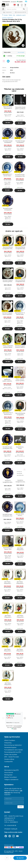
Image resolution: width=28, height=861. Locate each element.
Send (20, 806)
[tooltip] (8, 108)
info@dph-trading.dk (10, 829)
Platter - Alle (12, 15)
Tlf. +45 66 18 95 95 (10, 825)
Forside (6, 15)
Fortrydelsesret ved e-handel (13, 749)
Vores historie (8, 772)
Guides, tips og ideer (10, 754)
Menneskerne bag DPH (11, 770)
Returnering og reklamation (13, 745)
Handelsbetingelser (10, 747)
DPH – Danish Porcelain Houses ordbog (11, 758)
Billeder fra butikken (10, 777)
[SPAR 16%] (14, 47)
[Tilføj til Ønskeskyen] (8, 61)
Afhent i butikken (9, 740)
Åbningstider (8, 775)
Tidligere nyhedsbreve (11, 779)
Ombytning (7, 742)
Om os (6, 766)
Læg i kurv (21, 857)
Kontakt (7, 812)
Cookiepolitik (8, 761)
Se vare (8, 122)
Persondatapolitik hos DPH (12, 752)
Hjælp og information (12, 737)
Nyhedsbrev (9, 784)
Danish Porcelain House (7, 5)
